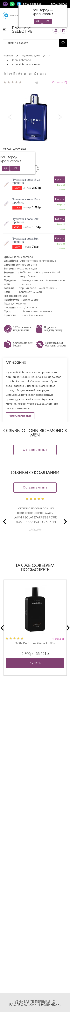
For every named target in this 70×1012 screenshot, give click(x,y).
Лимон (37, 292)
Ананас (39, 280)
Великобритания (26, 264)
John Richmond (23, 257)
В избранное (38, 82)
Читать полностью (20, 415)
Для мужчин (18, 303)
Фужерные (49, 260)
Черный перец (28, 288)
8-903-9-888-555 (32, 3)
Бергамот (25, 292)
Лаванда (27, 280)
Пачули (32, 276)
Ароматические (30, 260)
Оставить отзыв (35, 449)
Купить (35, 663)
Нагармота (43, 272)
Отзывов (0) (59, 82)
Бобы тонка (27, 272)
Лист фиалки (47, 288)
